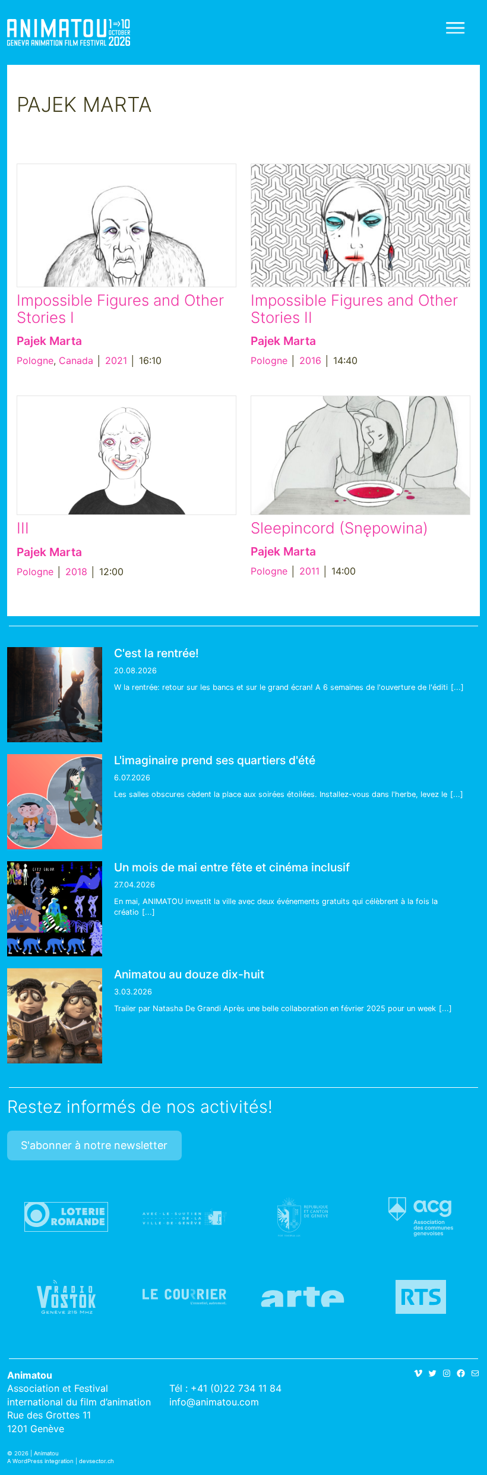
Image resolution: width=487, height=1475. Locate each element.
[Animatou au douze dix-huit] (54, 1015)
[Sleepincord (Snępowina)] (360, 455)
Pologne (35, 360)
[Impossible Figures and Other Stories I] (126, 226)
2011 (309, 571)
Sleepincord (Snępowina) (339, 528)
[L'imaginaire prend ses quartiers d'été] (54, 801)
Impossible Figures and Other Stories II (354, 308)
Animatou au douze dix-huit (189, 974)
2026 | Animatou (36, 1453)
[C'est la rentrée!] (54, 694)
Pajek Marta (49, 341)
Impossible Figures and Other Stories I (120, 308)
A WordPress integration (40, 1461)
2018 (76, 572)
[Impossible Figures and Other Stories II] (360, 226)
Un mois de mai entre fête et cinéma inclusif (232, 867)
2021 (116, 360)
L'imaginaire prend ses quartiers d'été (214, 760)
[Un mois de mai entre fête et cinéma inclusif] (54, 908)
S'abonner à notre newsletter (94, 1145)
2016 (310, 360)
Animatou (68, 32)
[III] (126, 455)
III (23, 528)
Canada (76, 360)
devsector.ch (96, 1461)
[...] (457, 687)
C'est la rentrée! (156, 653)
